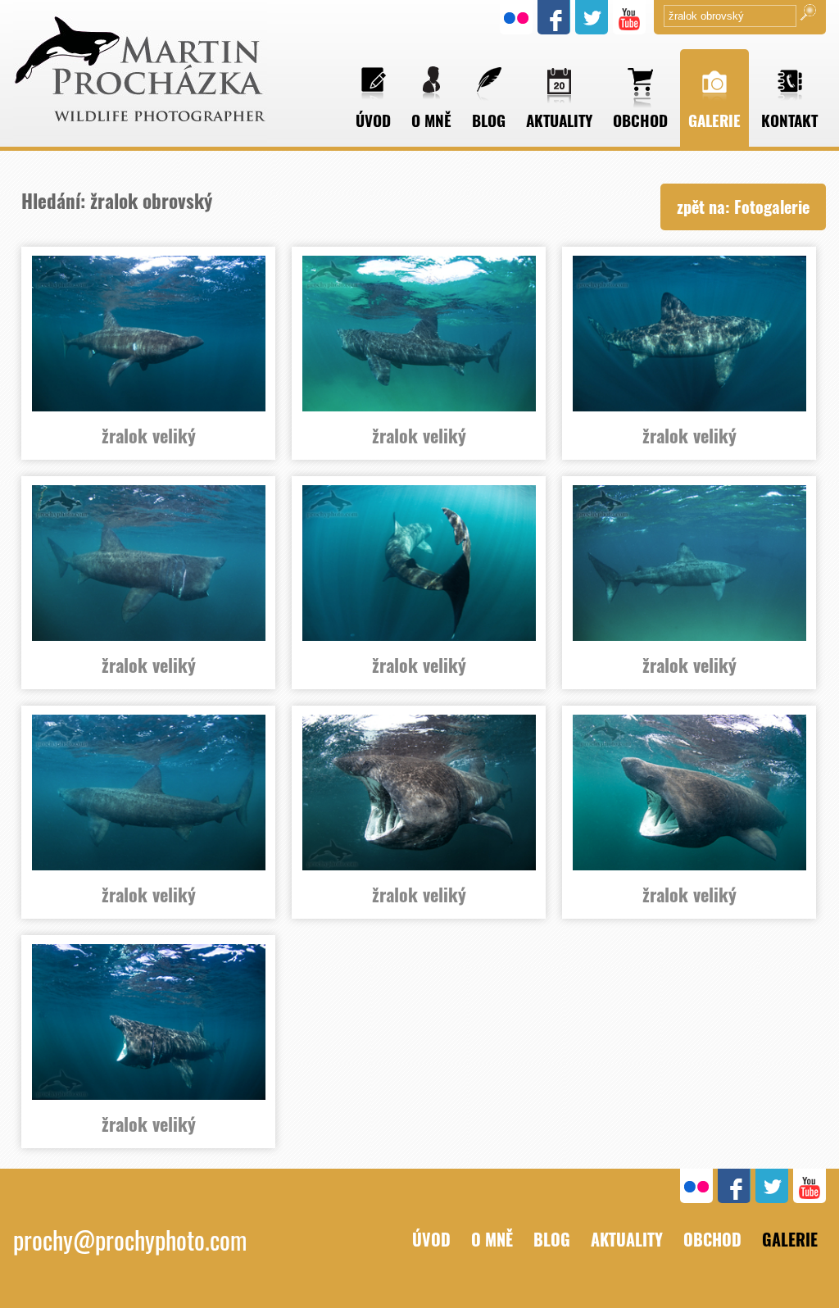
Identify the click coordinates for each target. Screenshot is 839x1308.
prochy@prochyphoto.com (130, 1239)
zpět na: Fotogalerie (743, 206)
